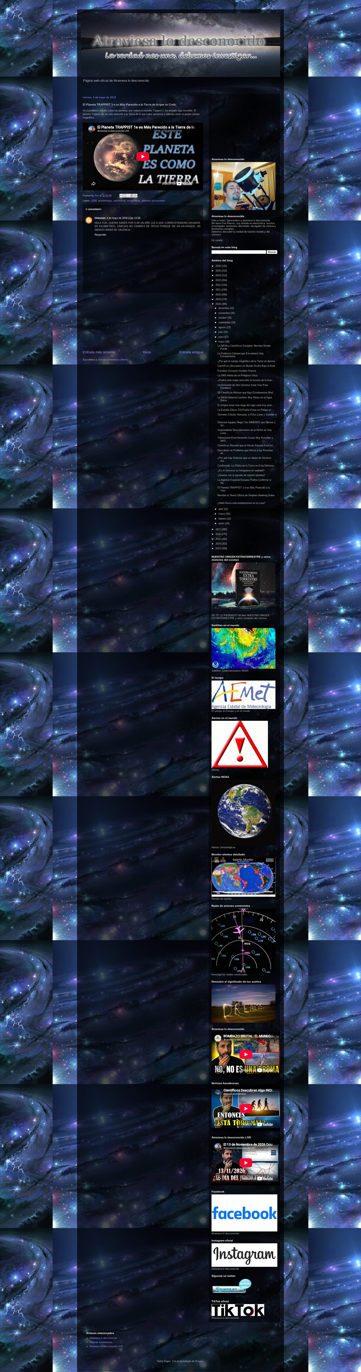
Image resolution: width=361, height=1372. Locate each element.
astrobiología (105, 200)
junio (221, 336)
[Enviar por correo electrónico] (121, 196)
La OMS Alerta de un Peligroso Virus (238, 375)
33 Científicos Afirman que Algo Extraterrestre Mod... (246, 392)
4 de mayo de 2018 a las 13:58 (123, 218)
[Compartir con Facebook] (132, 196)
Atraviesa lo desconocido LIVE (106, 1346)
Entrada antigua (191, 352)
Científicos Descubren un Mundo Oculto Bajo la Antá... (247, 365)
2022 (218, 285)
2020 (218, 294)
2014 (218, 543)
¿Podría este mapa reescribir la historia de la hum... (246, 380)
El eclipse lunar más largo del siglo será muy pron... (246, 405)
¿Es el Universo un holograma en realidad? (241, 470)
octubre (222, 317)
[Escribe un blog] (125, 196)
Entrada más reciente (99, 352)
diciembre (224, 308)
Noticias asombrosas (100, 1342)
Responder (100, 234)
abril (221, 509)
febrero (222, 518)
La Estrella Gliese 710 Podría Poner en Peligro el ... (246, 409)
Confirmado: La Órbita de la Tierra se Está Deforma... (247, 465)
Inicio (147, 352)
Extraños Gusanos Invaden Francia (237, 370)
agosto (222, 327)
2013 (218, 548)
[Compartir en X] (128, 196)
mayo (221, 341)
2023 (218, 280)
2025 (218, 270)
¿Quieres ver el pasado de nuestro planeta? (241, 475)
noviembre (224, 313)
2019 (218, 299)
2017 (218, 529)
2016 (218, 534)
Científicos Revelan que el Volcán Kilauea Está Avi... (246, 445)
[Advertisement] (143, 321)
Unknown (100, 218)
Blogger (199, 1361)
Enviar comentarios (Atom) (113, 359)
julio (221, 332)
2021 (218, 289)
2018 (94, 200)
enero (221, 523)
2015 (218, 539)
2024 (218, 275)
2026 (218, 266)
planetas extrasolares (153, 200)
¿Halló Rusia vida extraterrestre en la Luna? (241, 503)
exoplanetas (133, 200)
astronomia (120, 200)
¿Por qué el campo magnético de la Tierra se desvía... (247, 361)
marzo (222, 513)
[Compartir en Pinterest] (135, 196)
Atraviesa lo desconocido (103, 1338)
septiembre (224, 322)
